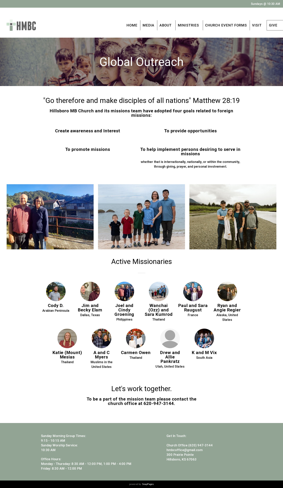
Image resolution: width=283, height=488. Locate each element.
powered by (141, 484)
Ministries (189, 25)
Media (148, 25)
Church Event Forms (226, 25)
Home (131, 25)
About (166, 25)
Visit (257, 25)
